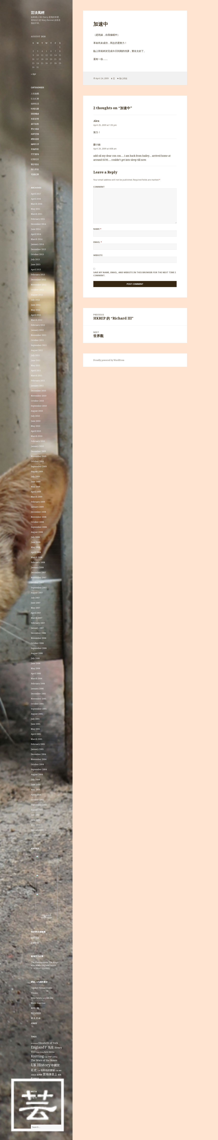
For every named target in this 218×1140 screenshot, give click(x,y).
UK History (40, 1064)
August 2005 (37, 713)
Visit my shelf (46, 915)
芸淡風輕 (38, 12)
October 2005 (37, 703)
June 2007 (35, 602)
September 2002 (39, 804)
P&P (50, 1056)
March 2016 (36, 203)
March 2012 (36, 320)
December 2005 (38, 693)
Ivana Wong (40, 1052)
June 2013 (35, 264)
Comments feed (38, 1107)
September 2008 (39, 527)
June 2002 (35, 819)
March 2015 (36, 214)
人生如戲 (35, 93)
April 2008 (36, 552)
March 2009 (36, 496)
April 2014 (36, 234)
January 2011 (37, 385)
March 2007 (36, 618)
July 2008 (35, 537)
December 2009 (38, 451)
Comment (99, 186)
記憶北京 (35, 159)
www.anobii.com (46, 917)
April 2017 (36, 193)
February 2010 (38, 441)
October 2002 (37, 799)
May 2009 (35, 486)
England (37, 1047)
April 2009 (36, 491)
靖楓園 (34, 1023)
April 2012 (36, 315)
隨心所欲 (35, 169)
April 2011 (36, 370)
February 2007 (38, 623)
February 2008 (38, 562)
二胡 (38, 1070)
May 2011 (35, 365)
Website (97, 255)
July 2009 (35, 476)
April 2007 (36, 612)
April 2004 (36, 794)
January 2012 (37, 330)
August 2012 (37, 294)
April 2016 (36, 198)
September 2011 (39, 345)
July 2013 (35, 259)
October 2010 (37, 400)
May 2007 (35, 607)
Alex (96, 121)
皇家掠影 (35, 942)
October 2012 (37, 289)
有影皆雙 (35, 118)
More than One (38, 1003)
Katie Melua (49, 1052)
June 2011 (35, 360)
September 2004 (39, 769)
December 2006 (38, 633)
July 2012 (35, 299)
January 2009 (37, 506)
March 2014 (36, 239)
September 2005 (39, 708)
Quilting (54, 1057)
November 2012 (38, 284)
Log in (34, 1097)
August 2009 (37, 471)
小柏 (56, 1070)
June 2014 (35, 229)
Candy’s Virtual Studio (41, 988)
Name (97, 229)
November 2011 (38, 335)
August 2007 (37, 592)
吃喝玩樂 (35, 108)
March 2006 (36, 678)
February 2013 (38, 274)
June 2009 (35, 481)
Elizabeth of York (48, 1042)
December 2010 (38, 390)
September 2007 (39, 587)
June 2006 (35, 663)
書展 (60, 1070)
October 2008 (37, 522)
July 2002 (35, 814)
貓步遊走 (35, 164)
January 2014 (37, 244)
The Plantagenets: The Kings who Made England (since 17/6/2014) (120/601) (44, 965)
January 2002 (37, 830)
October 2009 (37, 461)
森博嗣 (39, 1074)
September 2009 (39, 466)
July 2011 (35, 355)
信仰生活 (35, 103)
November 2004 (38, 759)
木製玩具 (33, 1075)
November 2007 (38, 577)
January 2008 (37, 567)
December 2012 (38, 279)
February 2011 (38, 380)
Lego (46, 1057)
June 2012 (35, 304)
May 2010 (35, 426)
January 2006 (37, 688)
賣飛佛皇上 (50, 1074)
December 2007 (38, 572)
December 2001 (38, 835)
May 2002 (35, 825)
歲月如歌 (35, 123)
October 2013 (37, 254)
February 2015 (38, 219)
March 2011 (36, 375)
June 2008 (35, 542)
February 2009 (38, 501)
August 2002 (37, 809)
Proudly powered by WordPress (108, 360)
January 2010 (37, 446)
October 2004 (37, 764)
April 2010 (36, 431)
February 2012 (38, 325)
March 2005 (36, 739)
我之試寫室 (36, 1013)
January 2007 (37, 628)
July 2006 (35, 658)
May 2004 (35, 789)
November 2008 (38, 517)
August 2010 (37, 410)
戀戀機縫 (35, 113)
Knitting (37, 1056)
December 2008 (38, 511)
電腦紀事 (35, 174)
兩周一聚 (35, 1008)
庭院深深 (35, 937)
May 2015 (35, 209)
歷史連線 (35, 128)
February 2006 (38, 683)
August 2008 (37, 532)
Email (97, 242)
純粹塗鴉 (35, 134)
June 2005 (35, 724)
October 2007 (37, 582)
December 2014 (38, 224)
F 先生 (49, 1047)
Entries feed (37, 1102)
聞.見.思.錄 (35, 1018)
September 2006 (39, 648)
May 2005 (35, 729)
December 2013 (38, 249)
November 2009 (38, 456)
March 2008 (36, 557)
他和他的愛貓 (47, 1070)
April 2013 (36, 269)
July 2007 (35, 597)
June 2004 (35, 784)
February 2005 (38, 744)
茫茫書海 (35, 154)
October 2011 (37, 340)
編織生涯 (35, 144)
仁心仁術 (35, 98)
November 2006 (38, 638)
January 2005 (37, 749)
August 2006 (37, 653)
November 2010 (38, 395)
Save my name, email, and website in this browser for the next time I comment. (134, 274)
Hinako (34, 993)
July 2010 (35, 416)
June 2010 (35, 421)
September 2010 (39, 405)
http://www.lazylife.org (42, 998)
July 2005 (35, 719)
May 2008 (35, 547)
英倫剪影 (35, 149)
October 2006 (37, 643)
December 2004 (38, 754)
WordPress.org (38, 1112)
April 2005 (36, 734)
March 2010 (36, 436)
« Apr (33, 74)
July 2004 (35, 779)
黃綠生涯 (36, 1078)
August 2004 (37, 774)
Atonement (34, 1043)
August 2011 (37, 350)
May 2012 (35, 310)
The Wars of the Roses (44, 1060)
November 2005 (38, 698)
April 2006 (36, 673)
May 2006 (35, 668)
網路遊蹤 (35, 139)
